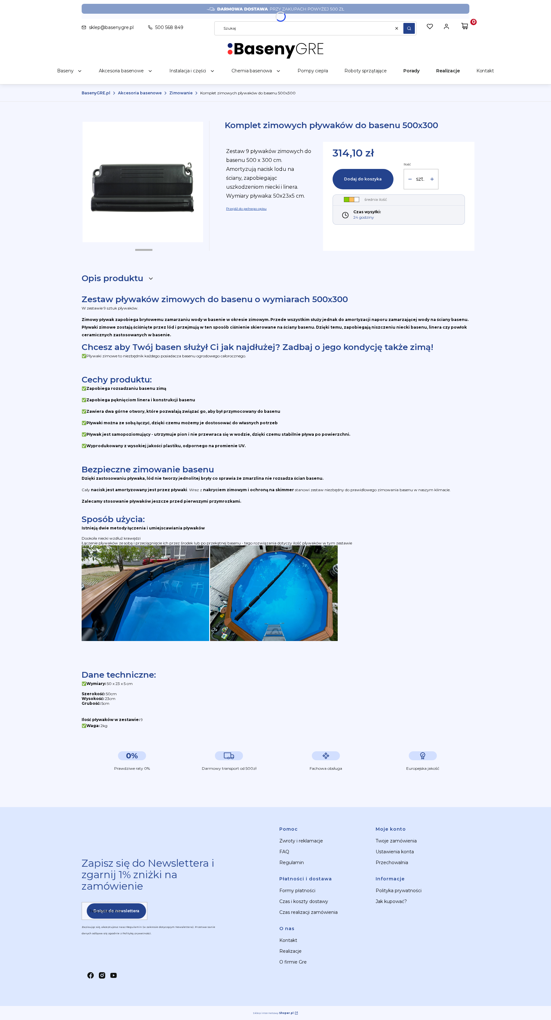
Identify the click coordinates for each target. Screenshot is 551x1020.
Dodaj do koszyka (363, 179)
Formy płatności (297, 890)
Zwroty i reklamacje (301, 841)
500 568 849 (169, 27)
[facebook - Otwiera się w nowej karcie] (90, 975)
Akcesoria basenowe (140, 93)
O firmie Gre (293, 962)
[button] (409, 28)
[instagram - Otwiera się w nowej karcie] (102, 975)
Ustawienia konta (395, 852)
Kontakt (288, 940)
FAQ (284, 852)
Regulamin (291, 862)
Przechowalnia (392, 862)
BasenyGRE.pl (96, 93)
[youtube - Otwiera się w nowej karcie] (113, 975)
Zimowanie (181, 93)
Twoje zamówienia (396, 841)
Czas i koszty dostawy (303, 901)
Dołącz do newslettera (116, 910)
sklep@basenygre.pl (111, 27)
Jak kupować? (391, 901)
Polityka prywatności (399, 890)
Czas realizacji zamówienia (308, 912)
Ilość (407, 164)
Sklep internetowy (273, 1013)
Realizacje (290, 951)
